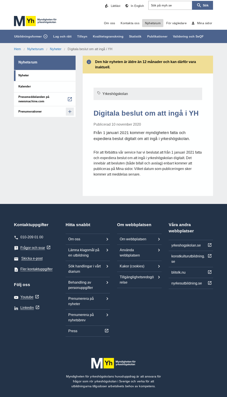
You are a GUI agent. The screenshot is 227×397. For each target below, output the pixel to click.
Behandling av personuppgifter (80, 285)
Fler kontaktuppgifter (36, 269)
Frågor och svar (32, 248)
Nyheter (56, 49)
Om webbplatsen (133, 239)
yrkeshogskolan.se (186, 245)
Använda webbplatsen (130, 252)
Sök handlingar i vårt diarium (84, 268)
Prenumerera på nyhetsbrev (81, 317)
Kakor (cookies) (132, 266)
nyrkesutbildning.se (186, 283)
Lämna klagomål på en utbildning (83, 252)
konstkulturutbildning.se (188, 258)
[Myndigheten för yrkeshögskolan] (35, 21)
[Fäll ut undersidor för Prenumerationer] (70, 112)
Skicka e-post (32, 258)
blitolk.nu (178, 272)
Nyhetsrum (35, 49)
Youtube (26, 297)
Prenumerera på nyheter (81, 301)
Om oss (74, 239)
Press (72, 331)
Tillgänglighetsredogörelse (137, 279)
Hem (17, 49)
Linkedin (27, 308)
